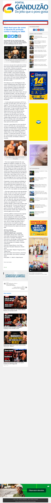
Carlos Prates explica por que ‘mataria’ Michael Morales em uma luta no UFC (15, 310)
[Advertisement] (25, 17)
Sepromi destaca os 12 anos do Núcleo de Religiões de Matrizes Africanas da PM (40, 42)
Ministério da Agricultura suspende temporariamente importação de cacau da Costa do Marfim (40, 56)
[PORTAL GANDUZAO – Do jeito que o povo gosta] (25, 7)
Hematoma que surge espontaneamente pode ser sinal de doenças (40, 37)
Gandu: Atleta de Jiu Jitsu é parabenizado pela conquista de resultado (18, 288)
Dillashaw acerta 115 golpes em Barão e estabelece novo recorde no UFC (13, 328)
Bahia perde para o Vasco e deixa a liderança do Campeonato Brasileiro (11, 284)
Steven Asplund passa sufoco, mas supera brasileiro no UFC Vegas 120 (14, 363)
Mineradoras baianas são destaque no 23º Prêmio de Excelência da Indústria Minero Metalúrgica (40, 46)
